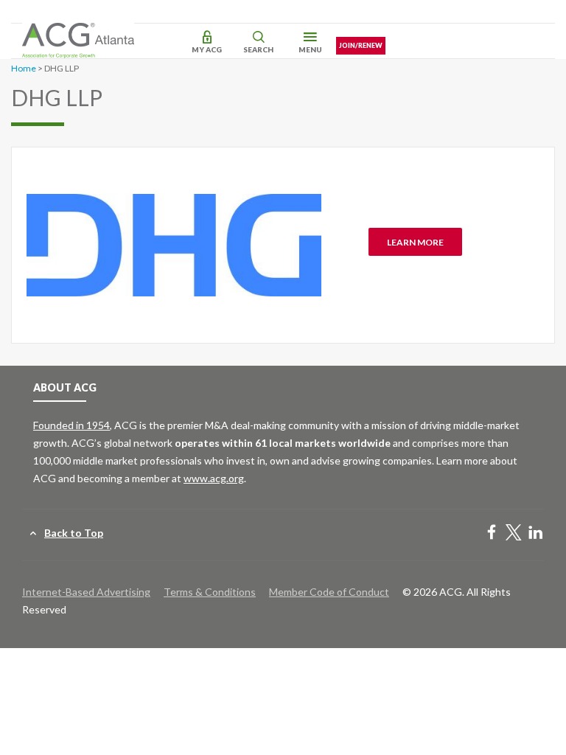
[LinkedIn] (536, 533)
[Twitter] (514, 533)
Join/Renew (360, 45)
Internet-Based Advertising (86, 591)
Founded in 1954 (71, 425)
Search (258, 49)
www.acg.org (214, 478)
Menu (310, 49)
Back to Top (73, 532)
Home (23, 68)
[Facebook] (491, 533)
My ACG (207, 49)
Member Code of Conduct (329, 591)
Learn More (415, 242)
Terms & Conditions (210, 591)
